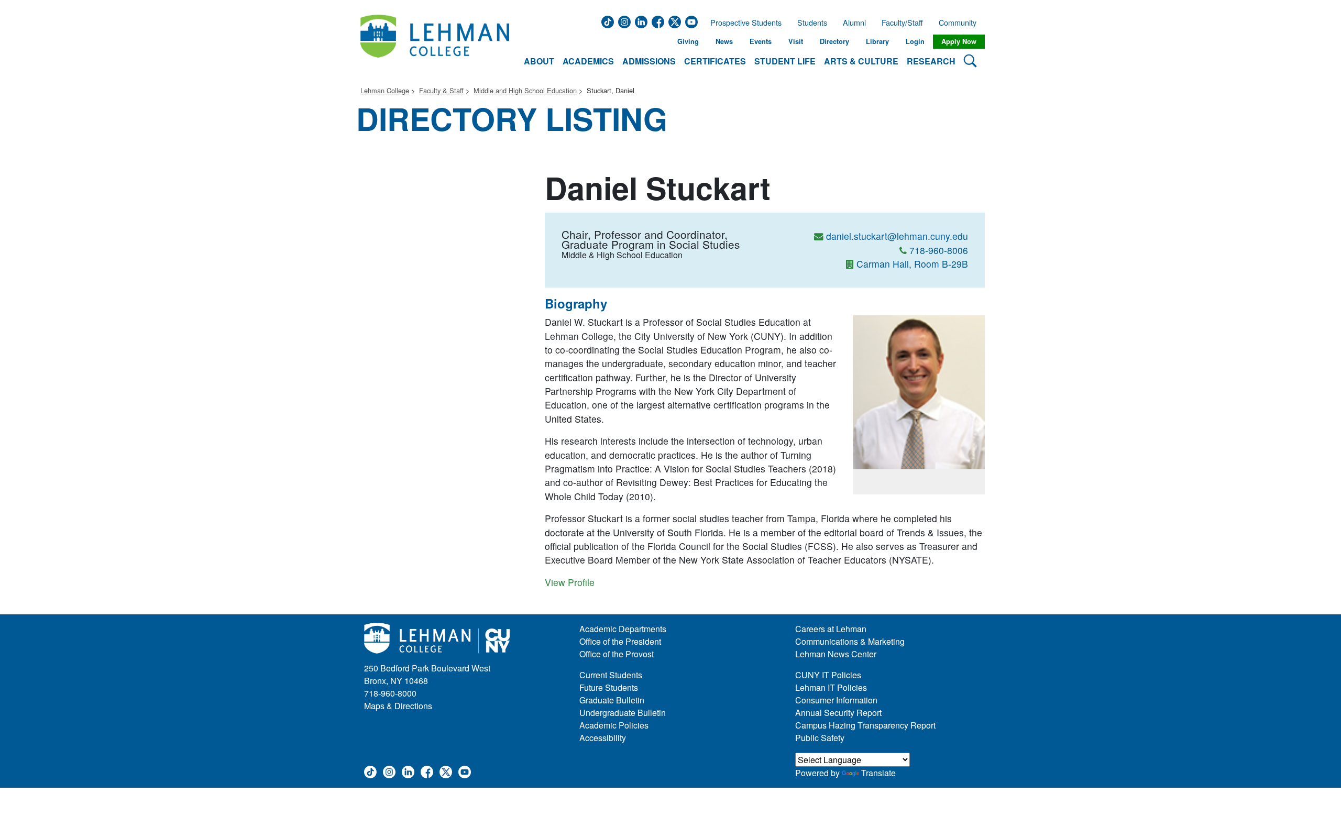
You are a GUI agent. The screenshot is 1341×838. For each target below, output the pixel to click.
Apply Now (958, 41)
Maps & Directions (398, 706)
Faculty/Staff (902, 22)
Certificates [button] (715, 61)
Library (877, 41)
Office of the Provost (616, 654)
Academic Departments (622, 629)
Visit (795, 41)
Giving (688, 41)
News (724, 41)
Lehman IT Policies (831, 687)
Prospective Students (743, 22)
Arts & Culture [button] (861, 61)
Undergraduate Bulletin (622, 713)
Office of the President (620, 641)
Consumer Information (836, 700)
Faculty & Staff (441, 90)
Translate (878, 773)
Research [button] (931, 61)
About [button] (539, 61)
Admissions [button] (649, 61)
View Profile (570, 582)
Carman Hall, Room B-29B (912, 263)
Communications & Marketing (850, 641)
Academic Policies (613, 725)
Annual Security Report (838, 713)
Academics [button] (588, 61)
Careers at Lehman (830, 629)
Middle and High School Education (525, 90)
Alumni (854, 22)
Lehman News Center (835, 654)
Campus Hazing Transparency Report (865, 725)
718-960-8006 (938, 250)
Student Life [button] (785, 61)
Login (915, 41)
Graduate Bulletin (611, 700)
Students (812, 22)
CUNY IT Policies (828, 675)
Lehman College (384, 90)
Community (961, 22)
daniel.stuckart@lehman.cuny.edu (897, 235)
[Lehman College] (434, 42)
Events (761, 41)
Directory (834, 41)
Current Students (610, 675)
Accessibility (602, 738)
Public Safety (819, 738)
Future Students (608, 687)
